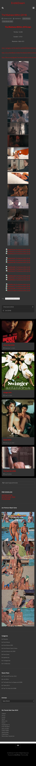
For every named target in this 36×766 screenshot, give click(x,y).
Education (5, 639)
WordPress (17, 755)
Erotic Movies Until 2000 (9, 651)
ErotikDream (18, 3)
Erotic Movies (26, 18)
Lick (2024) (6, 679)
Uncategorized (6, 660)
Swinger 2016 (7, 392)
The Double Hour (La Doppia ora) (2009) (12, 682)
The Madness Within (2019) (12, 298)
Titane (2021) (6, 685)
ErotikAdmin (18, 18)
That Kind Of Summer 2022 (10, 676)
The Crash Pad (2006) (9, 471)
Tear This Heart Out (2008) (9, 688)
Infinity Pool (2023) (8, 345)
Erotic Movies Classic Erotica (10, 648)
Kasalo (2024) (7, 440)
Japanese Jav (6, 657)
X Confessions (6, 663)
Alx (27, 755)
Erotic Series (6, 654)
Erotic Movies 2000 (7, 21)
